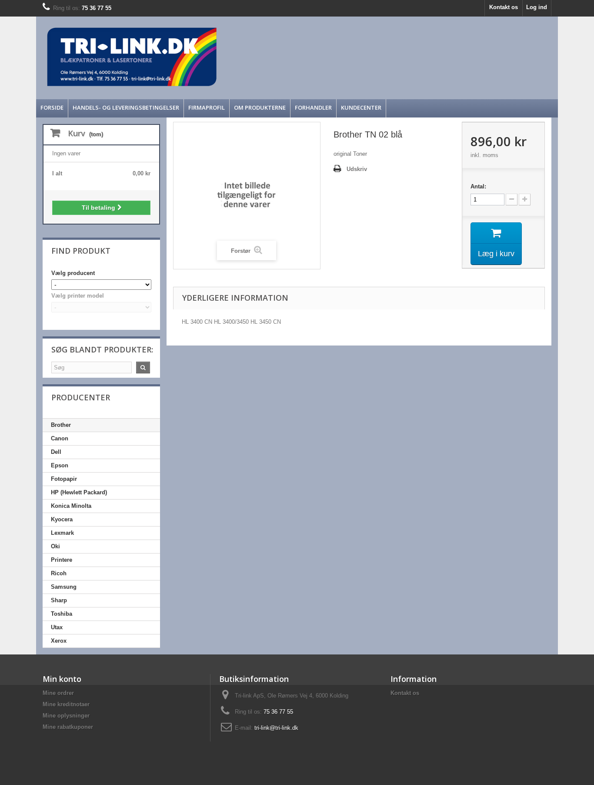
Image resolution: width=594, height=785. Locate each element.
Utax (57, 627)
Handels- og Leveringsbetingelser (126, 107)
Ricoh (59, 573)
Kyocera (62, 519)
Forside (51, 107)
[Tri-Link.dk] (232, 57)
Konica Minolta (71, 506)
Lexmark (62, 533)
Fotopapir (64, 479)
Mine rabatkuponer (68, 727)
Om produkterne (260, 107)
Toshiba (61, 614)
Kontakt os (503, 7)
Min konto (62, 679)
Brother (61, 425)
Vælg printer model (77, 295)
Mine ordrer (58, 693)
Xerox (59, 640)
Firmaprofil (206, 107)
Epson (59, 465)
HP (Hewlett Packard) (79, 492)
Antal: (478, 186)
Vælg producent (73, 273)
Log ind (536, 7)
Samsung (64, 587)
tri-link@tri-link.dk (276, 728)
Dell (56, 452)
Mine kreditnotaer (66, 704)
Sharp (59, 600)
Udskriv (357, 169)
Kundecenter (361, 107)
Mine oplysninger (66, 715)
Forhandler (313, 107)
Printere (61, 560)
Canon (59, 438)
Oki (55, 546)
